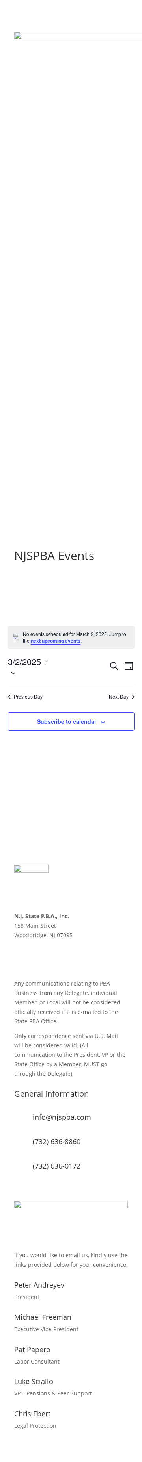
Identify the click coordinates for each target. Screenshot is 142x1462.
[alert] (71, 637)
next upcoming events (55, 640)
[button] (58, 672)
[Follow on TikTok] (83, 957)
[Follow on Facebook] (20, 957)
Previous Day (28, 696)
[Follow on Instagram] (52, 957)
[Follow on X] (36, 957)
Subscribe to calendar (66, 721)
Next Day (119, 696)
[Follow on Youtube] (68, 957)
